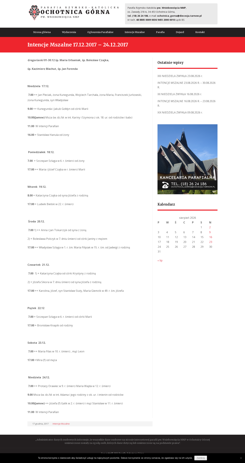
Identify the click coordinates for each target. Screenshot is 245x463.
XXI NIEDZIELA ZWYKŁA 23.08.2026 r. (180, 76)
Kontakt (200, 32)
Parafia (160, 32)
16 (210, 237)
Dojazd (180, 32)
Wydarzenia (69, 32)
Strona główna (42, 32)
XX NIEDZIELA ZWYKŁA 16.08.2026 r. (180, 94)
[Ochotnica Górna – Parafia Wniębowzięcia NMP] (74, 13)
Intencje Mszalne (135, 32)
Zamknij (201, 457)
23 (210, 242)
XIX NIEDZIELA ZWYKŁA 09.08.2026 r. (180, 112)
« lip (160, 260)
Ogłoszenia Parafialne (100, 32)
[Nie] (240, 458)
